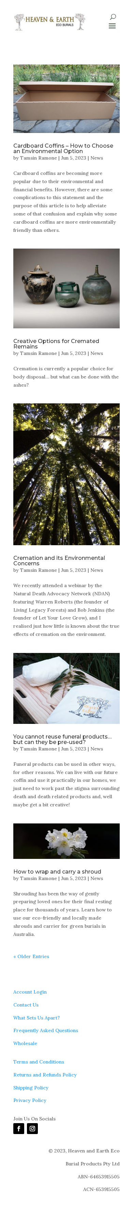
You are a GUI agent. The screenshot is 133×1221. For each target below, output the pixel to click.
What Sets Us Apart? (36, 1018)
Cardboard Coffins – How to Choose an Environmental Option (63, 148)
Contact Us (26, 1005)
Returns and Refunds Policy (45, 1075)
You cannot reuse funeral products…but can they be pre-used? (62, 739)
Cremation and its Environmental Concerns (59, 561)
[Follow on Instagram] (32, 1128)
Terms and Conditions (38, 1062)
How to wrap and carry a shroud (57, 871)
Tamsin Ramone (38, 158)
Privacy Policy (29, 1100)
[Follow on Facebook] (18, 1128)
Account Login (30, 992)
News (96, 158)
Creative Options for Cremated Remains (56, 344)
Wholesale (25, 1043)
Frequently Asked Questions (45, 1030)
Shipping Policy (30, 1088)
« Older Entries (31, 956)
